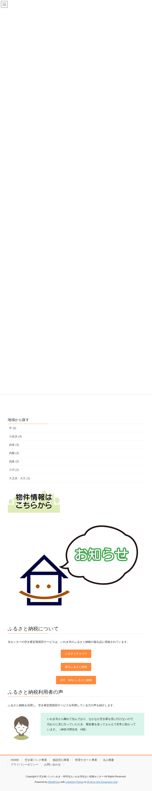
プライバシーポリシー (24, 764)
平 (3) (12, 428)
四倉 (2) (14, 461)
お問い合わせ (52, 764)
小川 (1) (14, 469)
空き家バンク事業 (36, 759)
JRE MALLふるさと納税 (76, 680)
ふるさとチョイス (76, 653)
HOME (15, 759)
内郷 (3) (14, 453)
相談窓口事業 (61, 759)
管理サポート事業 (86, 759)
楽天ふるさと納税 (76, 666)
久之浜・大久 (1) (19, 478)
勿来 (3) (14, 444)
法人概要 (108, 759)
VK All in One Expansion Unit (102, 782)
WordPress (54, 782)
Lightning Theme (75, 782)
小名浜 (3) (15, 436)
